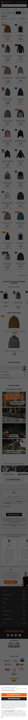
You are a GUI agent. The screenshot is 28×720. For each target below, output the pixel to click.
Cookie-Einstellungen (7, 690)
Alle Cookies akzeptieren (13, 695)
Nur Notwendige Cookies (14, 699)
